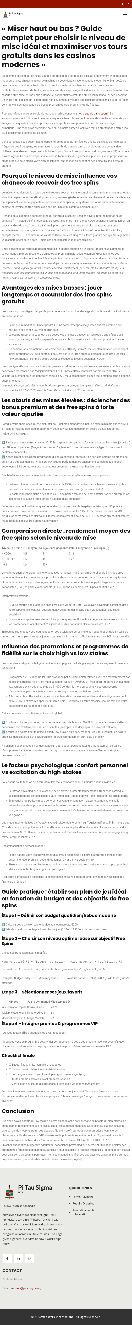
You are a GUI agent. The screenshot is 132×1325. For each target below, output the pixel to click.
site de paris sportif (97, 113)
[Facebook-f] (122, 4)
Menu (125, 15)
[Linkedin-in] (128, 4)
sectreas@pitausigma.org (25, 1288)
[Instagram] (29, 1258)
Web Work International (57, 1317)
